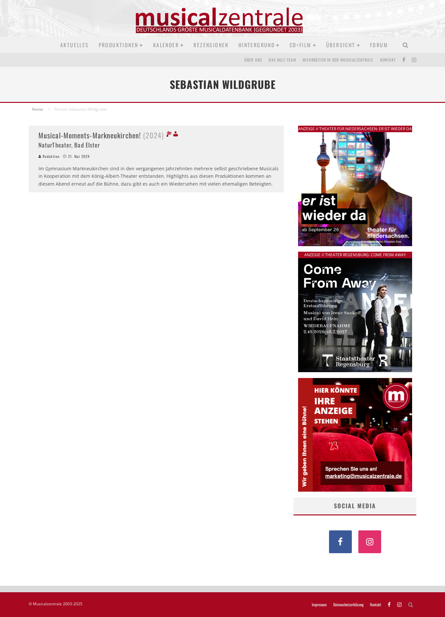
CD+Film (300, 45)
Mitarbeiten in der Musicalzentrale (338, 60)
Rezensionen (211, 45)
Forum (379, 45)
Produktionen (118, 45)
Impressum (319, 605)
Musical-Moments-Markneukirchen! (101, 135)
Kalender (166, 45)
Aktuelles (74, 45)
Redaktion (50, 156)
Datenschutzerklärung (348, 605)
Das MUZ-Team (282, 60)
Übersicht (340, 45)
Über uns (253, 60)
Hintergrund (256, 45)
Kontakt (388, 60)
